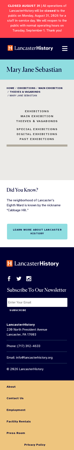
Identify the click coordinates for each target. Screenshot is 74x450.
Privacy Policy (34, 445)
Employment (16, 410)
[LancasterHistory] (30, 53)
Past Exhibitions (37, 139)
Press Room (16, 433)
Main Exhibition (37, 116)
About (11, 386)
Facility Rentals (19, 421)
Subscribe (17, 310)
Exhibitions (37, 111)
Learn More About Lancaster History (37, 231)
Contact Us (15, 398)
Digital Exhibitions (37, 134)
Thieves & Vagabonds (37, 121)
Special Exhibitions (37, 129)
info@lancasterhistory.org (34, 358)
